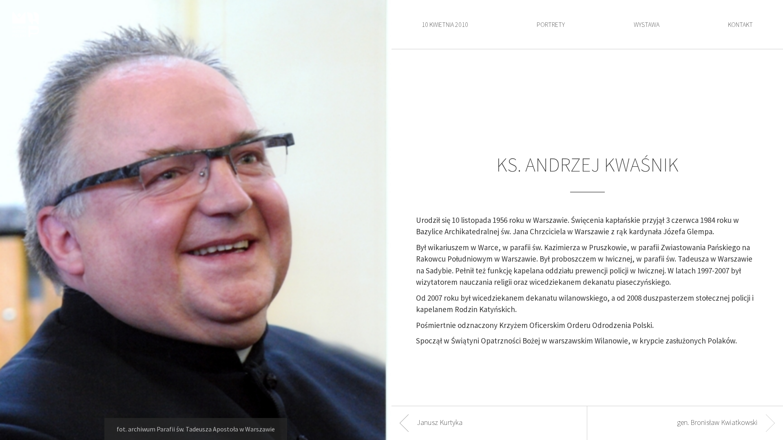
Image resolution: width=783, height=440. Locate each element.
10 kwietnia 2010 (445, 24)
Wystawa (646, 24)
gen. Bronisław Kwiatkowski (717, 422)
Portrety (551, 24)
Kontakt (740, 24)
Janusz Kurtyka (439, 422)
